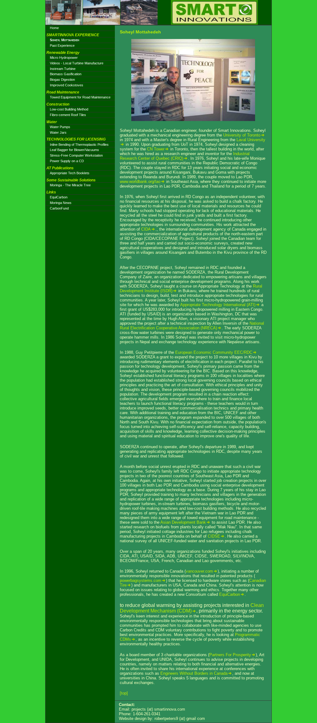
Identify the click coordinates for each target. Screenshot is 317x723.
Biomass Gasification (65, 74)
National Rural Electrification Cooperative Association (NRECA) (192, 325)
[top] (124, 693)
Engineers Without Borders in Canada (194, 673)
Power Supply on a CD (67, 161)
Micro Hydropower (64, 57)
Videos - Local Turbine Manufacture (76, 63)
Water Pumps (60, 127)
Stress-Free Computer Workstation (76, 155)
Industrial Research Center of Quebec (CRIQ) (185, 156)
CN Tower (155, 149)
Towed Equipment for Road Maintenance (80, 97)
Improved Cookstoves (66, 85)
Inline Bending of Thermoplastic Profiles (79, 144)
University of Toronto (241, 135)
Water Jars (58, 132)
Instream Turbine (63, 69)
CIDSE (214, 536)
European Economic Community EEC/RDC (213, 352)
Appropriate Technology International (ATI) (217, 304)
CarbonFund (59, 208)
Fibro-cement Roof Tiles (68, 115)
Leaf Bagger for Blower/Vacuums (74, 150)
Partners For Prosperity (230, 654)
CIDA (146, 229)
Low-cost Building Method (69, 109)
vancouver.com (199, 571)
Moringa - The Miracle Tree (70, 185)
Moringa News (61, 203)
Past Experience (62, 45)
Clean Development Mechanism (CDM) (192, 608)
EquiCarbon (229, 594)
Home (54, 28)
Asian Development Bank (183, 522)
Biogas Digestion (62, 79)
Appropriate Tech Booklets (69, 173)
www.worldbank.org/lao (140, 181)
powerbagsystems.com (140, 580)
